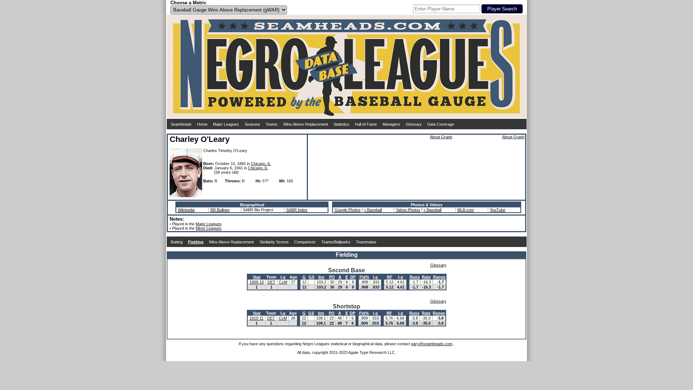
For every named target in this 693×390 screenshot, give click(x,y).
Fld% (364, 277)
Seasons (252, 124)
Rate (426, 277)
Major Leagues (226, 124)
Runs (415, 277)
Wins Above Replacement (305, 124)
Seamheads (181, 124)
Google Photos (348, 210)
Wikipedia (186, 210)
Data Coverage (440, 124)
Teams (272, 124)
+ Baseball (373, 210)
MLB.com (465, 210)
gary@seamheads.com (431, 344)
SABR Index (297, 210)
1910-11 (256, 318)
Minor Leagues (209, 228)
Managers (391, 124)
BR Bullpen (220, 210)
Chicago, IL (261, 163)
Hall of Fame (366, 124)
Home (202, 124)
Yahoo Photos (408, 210)
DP (353, 277)
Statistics (341, 124)
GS (311, 277)
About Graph (441, 137)
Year (257, 277)
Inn (321, 277)
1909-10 (256, 282)
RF (389, 277)
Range (439, 277)
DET (271, 282)
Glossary (414, 124)
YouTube (497, 210)
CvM (283, 282)
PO (332, 277)
